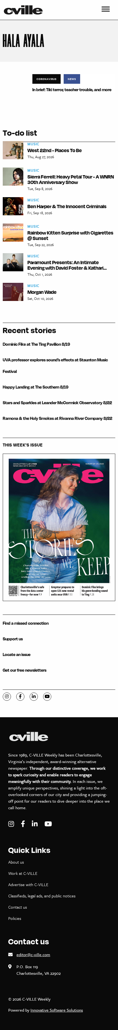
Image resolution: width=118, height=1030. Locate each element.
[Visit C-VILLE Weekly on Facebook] (23, 823)
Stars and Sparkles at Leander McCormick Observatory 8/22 (57, 402)
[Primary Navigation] (105, 10)
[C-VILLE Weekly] (25, 10)
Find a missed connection (26, 623)
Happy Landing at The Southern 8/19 (35, 387)
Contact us (17, 907)
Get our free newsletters (24, 670)
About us (16, 862)
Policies (14, 918)
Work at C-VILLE (22, 873)
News (72, 79)
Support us (13, 638)
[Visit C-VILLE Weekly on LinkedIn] (35, 823)
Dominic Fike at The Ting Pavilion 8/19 (36, 344)
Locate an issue (16, 654)
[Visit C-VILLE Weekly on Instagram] (11, 823)
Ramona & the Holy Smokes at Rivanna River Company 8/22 (57, 418)
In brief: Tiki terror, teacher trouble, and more (71, 89)
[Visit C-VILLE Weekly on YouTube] (48, 823)
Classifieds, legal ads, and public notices (41, 896)
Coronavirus (46, 79)
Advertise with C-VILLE (28, 884)
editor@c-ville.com (33, 954)
